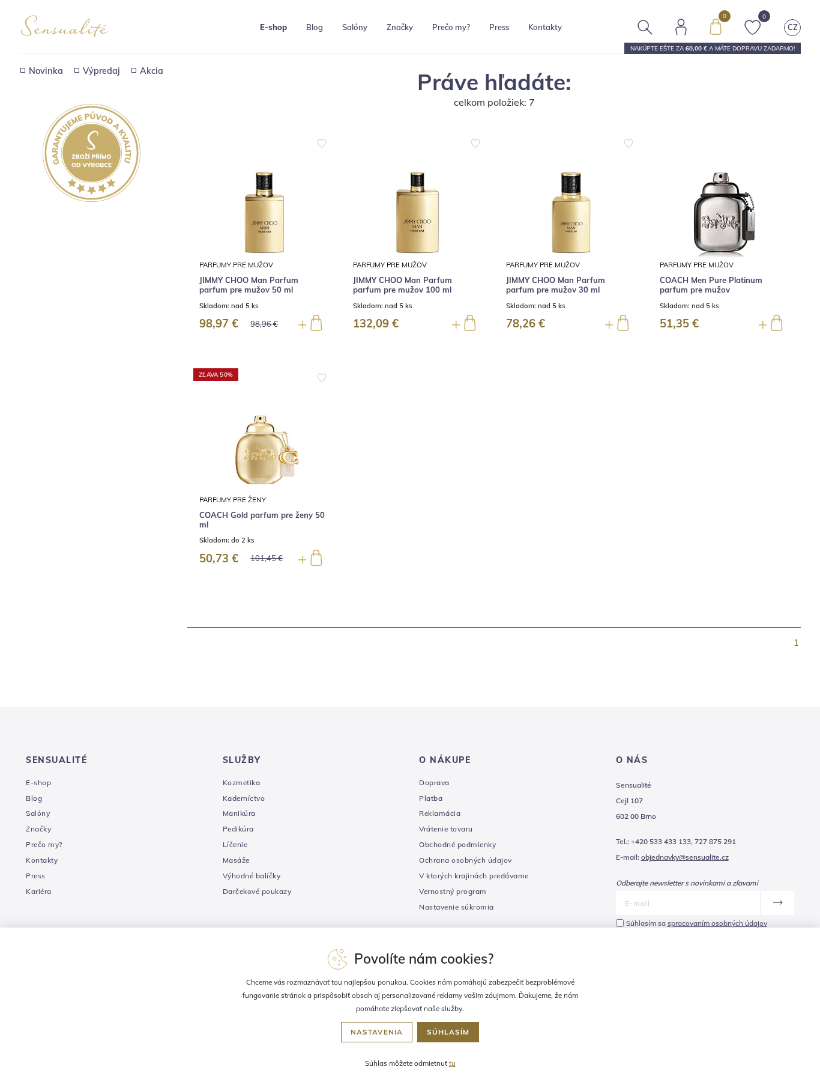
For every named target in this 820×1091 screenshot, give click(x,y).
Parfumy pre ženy (232, 499)
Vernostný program (453, 891)
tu (452, 1063)
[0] (716, 26)
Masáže (236, 860)
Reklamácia (439, 813)
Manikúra (239, 813)
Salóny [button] (354, 27)
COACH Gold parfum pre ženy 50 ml (262, 520)
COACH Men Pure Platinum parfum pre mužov (711, 285)
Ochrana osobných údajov (465, 860)
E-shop (38, 782)
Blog (314, 27)
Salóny (38, 813)
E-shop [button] (273, 27)
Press (499, 27)
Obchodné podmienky (457, 844)
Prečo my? (451, 27)
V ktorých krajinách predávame (474, 875)
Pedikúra (238, 828)
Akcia (151, 70)
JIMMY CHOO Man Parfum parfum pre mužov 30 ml (555, 285)
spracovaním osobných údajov (717, 923)
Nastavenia (377, 1031)
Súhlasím (448, 1031)
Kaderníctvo (244, 798)
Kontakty (545, 27)
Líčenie (235, 844)
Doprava (434, 782)
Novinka (46, 70)
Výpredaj (101, 70)
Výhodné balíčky (252, 875)
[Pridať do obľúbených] (321, 141)
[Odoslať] (777, 903)
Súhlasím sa (696, 923)
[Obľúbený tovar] (752, 26)
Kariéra (39, 891)
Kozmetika (242, 782)
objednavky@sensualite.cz (685, 857)
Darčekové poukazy (257, 891)
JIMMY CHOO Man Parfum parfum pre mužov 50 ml (248, 285)
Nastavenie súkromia (456, 906)
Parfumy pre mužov (236, 264)
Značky (400, 27)
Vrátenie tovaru (446, 828)
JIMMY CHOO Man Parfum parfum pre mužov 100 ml (402, 285)
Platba (430, 798)
